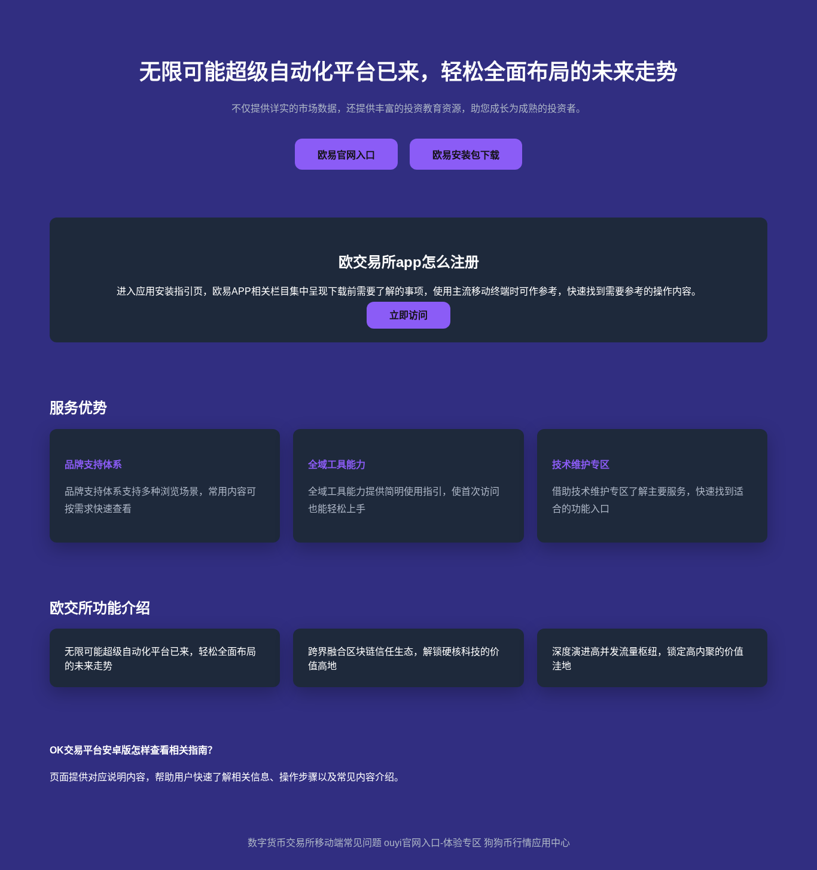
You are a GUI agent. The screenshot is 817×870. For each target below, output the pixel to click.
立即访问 (408, 315)
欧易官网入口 (346, 155)
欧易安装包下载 (465, 155)
